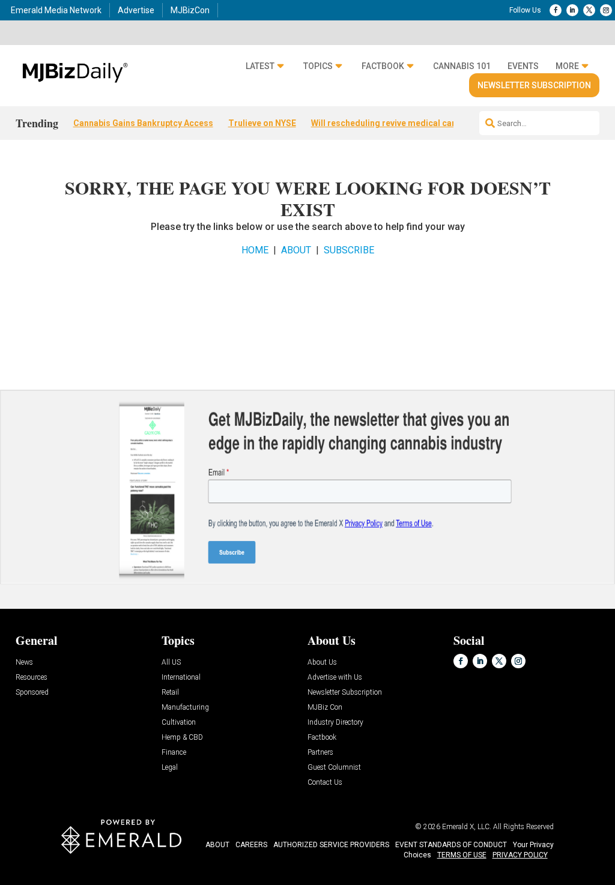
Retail (170, 692)
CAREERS (251, 845)
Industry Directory (335, 722)
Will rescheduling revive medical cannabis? (397, 123)
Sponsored (32, 692)
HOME (254, 250)
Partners (320, 753)
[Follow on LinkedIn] (572, 10)
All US (171, 662)
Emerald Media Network (56, 10)
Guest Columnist (334, 768)
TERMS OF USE (461, 855)
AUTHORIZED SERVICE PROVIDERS (331, 845)
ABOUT (296, 250)
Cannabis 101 (462, 66)
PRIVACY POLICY (520, 855)
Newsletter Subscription (534, 85)
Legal (170, 768)
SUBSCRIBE (349, 250)
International (181, 677)
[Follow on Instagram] (606, 10)
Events (523, 66)
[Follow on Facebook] (556, 10)
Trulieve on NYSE (262, 123)
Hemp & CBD (182, 738)
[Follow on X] (589, 10)
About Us (322, 662)
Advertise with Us (335, 677)
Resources (31, 677)
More (567, 66)
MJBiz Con (325, 707)
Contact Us (325, 783)
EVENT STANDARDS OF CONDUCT (451, 845)
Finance (174, 753)
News (24, 662)
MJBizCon (190, 10)
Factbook (383, 66)
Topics (318, 66)
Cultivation (179, 722)
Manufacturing (185, 707)
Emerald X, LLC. (466, 827)
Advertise (136, 10)
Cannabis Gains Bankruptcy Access (143, 123)
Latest (260, 66)
